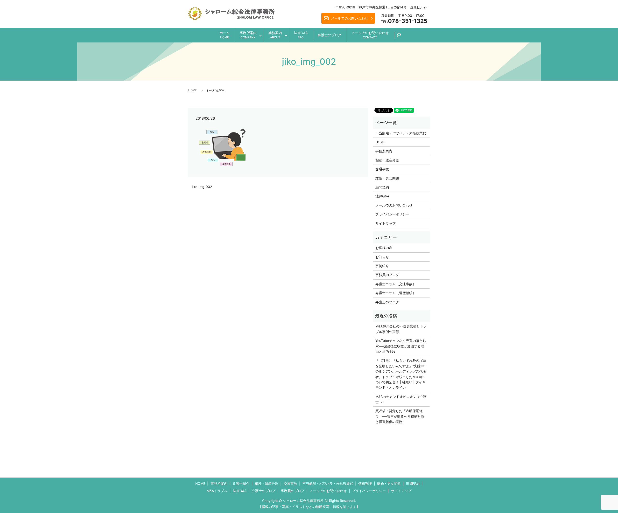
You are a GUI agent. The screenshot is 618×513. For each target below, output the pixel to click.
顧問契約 (382, 187)
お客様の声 (383, 248)
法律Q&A (301, 35)
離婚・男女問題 (387, 178)
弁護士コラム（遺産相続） (395, 293)
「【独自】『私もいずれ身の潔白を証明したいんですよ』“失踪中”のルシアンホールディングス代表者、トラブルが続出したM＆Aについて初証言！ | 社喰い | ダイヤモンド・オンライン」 (400, 373)
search (401, 37)
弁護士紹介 (240, 483)
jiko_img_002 (202, 187)
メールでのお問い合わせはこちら (349, 501)
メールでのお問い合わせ (349, 18)
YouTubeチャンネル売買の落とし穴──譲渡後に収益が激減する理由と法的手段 (400, 346)
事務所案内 (248, 35)
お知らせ (382, 257)
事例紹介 (382, 266)
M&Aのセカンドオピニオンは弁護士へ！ (401, 399)
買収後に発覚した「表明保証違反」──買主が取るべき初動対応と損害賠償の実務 (399, 416)
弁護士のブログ (329, 35)
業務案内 (275, 35)
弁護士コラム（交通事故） (395, 284)
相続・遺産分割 (387, 160)
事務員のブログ (387, 275)
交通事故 (382, 169)
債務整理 (365, 483)
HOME (192, 90)
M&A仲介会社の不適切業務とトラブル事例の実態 (401, 328)
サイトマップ (385, 223)
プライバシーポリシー (392, 214)
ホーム (224, 35)
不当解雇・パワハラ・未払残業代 (400, 133)
